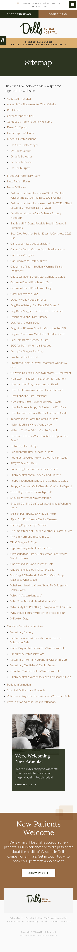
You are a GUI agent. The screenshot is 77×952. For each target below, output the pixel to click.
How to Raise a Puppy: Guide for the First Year (38, 407)
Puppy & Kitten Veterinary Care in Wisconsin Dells (40, 676)
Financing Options (18, 127)
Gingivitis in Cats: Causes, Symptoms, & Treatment (40, 372)
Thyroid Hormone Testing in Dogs (30, 536)
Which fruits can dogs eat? (26, 595)
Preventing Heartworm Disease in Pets (34, 469)
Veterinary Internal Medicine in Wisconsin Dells (39, 659)
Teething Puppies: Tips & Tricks (28, 525)
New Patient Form (18, 181)
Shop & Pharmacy (19, 14)
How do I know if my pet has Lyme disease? (36, 390)
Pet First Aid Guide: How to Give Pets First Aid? (39, 457)
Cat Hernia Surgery (22, 255)
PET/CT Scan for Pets (23, 463)
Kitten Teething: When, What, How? (32, 424)
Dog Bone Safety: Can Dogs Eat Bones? (34, 305)
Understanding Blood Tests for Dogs (32, 569)
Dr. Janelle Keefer (21, 162)
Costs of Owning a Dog (24, 293)
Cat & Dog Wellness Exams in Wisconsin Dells (38, 648)
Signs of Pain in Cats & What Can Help (33, 513)
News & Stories (16, 187)
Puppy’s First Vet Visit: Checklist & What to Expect (41, 486)
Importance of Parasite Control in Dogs (34, 418)
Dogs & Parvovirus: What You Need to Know (37, 334)
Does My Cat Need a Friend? (28, 299)
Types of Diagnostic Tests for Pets (31, 548)
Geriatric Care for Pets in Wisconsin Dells (35, 671)
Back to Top (66, 921)
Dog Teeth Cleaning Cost (25, 322)
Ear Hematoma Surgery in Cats (29, 339)
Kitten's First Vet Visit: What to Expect (33, 430)
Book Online (58, 14)
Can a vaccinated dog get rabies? (30, 243)
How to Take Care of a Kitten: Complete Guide (38, 413)
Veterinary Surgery (21, 632)
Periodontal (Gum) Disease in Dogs (31, 451)
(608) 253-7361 (39, 6)
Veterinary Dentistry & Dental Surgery (33, 665)
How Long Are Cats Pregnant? (28, 395)
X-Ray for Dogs (19, 618)
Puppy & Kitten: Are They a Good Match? (35, 474)
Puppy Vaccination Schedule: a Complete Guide (39, 480)
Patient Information (19, 684)
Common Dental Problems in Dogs (31, 288)
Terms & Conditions (15, 921)
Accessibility (32, 921)
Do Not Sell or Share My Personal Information (46, 918)
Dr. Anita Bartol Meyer (24, 145)
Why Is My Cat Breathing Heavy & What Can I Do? (41, 607)
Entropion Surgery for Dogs (27, 351)
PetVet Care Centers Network (43, 935)
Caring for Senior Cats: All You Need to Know (37, 249)
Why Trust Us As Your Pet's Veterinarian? (31, 701)
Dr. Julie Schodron (21, 156)
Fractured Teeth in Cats (24, 357)
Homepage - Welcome (21, 133)
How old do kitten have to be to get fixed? (35, 401)
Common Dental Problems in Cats (31, 282)
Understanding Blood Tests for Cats (31, 563)
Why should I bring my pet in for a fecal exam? (37, 612)
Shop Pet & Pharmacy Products (26, 690)
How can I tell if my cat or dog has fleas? (34, 384)
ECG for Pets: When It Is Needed (30, 345)
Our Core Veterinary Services (25, 626)
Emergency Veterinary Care (27, 653)
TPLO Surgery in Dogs (23, 542)
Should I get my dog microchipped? (31, 497)
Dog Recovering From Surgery (28, 316)
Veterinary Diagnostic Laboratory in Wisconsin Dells (38, 696)
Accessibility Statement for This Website (31, 104)
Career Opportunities (20, 115)
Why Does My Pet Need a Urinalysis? (33, 601)
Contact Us (36, 873)
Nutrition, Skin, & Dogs (24, 446)
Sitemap (54, 921)
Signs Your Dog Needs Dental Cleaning (33, 519)
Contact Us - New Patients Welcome (29, 121)
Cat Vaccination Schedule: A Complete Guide (37, 276)
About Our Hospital (19, 98)
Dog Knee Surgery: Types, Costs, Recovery (36, 311)
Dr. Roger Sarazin (20, 150)
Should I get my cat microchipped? (31, 492)
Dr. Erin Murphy (20, 167)
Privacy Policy (16, 918)
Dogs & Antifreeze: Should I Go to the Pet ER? (38, 328)
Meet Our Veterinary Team (23, 175)
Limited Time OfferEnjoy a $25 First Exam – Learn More (37, 43)
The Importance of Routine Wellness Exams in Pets (41, 530)
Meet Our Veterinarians (21, 138)
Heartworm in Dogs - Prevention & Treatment (38, 378)
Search (44, 921)
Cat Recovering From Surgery (28, 260)
